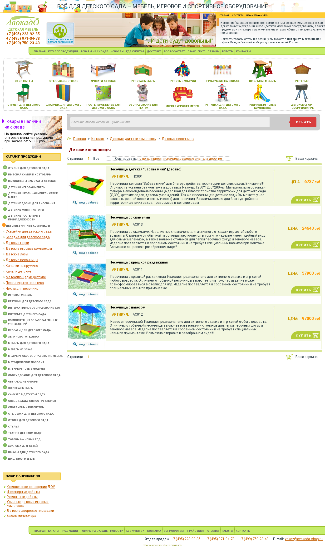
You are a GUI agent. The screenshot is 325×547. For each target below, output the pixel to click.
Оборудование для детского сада (34, 375)
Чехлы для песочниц (22, 288)
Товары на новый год (24, 439)
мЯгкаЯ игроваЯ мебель (183, 106)
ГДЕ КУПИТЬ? (135, 51)
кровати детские (103, 81)
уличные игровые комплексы (262, 106)
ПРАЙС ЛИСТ (196, 51)
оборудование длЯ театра (143, 106)
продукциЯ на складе (222, 81)
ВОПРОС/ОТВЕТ (174, 51)
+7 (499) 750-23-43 (23, 43)
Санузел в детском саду (26, 394)
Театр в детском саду (25, 433)
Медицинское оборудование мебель (36, 356)
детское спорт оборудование (302, 106)
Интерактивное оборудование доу (34, 307)
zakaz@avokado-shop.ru (304, 539)
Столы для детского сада (28, 420)
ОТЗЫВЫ (213, 51)
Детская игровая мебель (26, 187)
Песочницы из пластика (25, 283)
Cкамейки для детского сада (29, 231)
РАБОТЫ (227, 51)
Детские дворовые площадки (30, 510)
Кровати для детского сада (29, 330)
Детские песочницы (22, 260)
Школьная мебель (21, 458)
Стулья (13, 426)
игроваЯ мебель (143, 81)
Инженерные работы (23, 492)
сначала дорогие (208, 158)
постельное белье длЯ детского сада (103, 106)
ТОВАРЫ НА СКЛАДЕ (94, 51)
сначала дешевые (179, 158)
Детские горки (17, 243)
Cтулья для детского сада (28, 168)
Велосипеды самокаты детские (32, 181)
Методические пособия (26, 362)
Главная (79, 139)
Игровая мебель (20, 295)
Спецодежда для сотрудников (32, 401)
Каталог (97, 139)
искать (303, 122)
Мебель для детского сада (28, 343)
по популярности (151, 158)
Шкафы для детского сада (28, 452)
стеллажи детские (63, 81)
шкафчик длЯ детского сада (63, 106)
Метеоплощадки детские (26, 277)
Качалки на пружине (22, 266)
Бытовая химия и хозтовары (29, 174)
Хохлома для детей (23, 446)
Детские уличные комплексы (28, 225)
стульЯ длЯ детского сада (23, 106)
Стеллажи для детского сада (31, 413)
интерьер (302, 81)
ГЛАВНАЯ (39, 51)
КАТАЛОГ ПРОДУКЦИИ (63, 51)
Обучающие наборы (23, 381)
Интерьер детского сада (27, 314)
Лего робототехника (23, 336)
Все (96, 158)
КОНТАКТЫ (243, 51)
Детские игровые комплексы (29, 248)
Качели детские (18, 271)
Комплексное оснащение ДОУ (31, 487)
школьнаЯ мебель (262, 81)
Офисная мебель (20, 388)
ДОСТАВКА (154, 51)
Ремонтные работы (22, 497)
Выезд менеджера (21, 515)
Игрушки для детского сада (29, 301)
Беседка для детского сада (28, 237)
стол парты (24, 81)
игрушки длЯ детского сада (222, 106)
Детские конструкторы (26, 209)
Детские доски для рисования (31, 203)
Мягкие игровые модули (26, 368)
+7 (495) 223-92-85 (23, 34)
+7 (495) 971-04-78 (23, 38)
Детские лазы (17, 254)
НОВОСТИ (116, 51)
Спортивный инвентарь (26, 407)
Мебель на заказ (20, 349)
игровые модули (183, 81)
